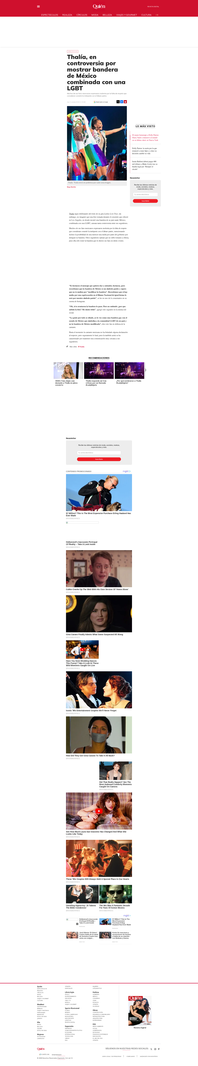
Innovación (97, 1036)
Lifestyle (68, 1020)
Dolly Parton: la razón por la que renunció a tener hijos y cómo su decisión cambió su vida (144, 151)
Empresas (68, 1028)
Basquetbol (69, 1016)
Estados (96, 1002)
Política (96, 992)
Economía (68, 1032)
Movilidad (96, 1032)
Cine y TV (68, 1000)
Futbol (67, 1010)
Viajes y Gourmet (43, 998)
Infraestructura (99, 1016)
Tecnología (69, 1036)
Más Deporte (69, 1018)
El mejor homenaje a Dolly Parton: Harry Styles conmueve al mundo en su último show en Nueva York (145, 137)
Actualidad (41, 1036)
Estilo (67, 994)
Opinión (67, 986)
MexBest (40, 1004)
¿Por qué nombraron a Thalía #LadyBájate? (128, 382)
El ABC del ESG (98, 1038)
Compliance (131, 1056)
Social (95, 1028)
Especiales (68, 988)
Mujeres (40, 1034)
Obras (67, 1038)
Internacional (70, 1034)
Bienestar (40, 1014)
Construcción (98, 1012)
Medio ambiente (98, 1026)
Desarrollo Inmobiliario (101, 1014)
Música (67, 1002)
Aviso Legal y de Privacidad (111, 1056)
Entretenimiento (70, 996)
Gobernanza (97, 1030)
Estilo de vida (42, 1030)
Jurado (39, 1018)
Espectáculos (49, 14)
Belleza (107, 14)
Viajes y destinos (43, 1010)
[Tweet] (118, 101)
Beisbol (67, 1012)
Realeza (67, 14)
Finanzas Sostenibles (100, 1034)
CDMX (94, 1000)
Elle (38, 1022)
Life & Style (69, 992)
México (95, 996)
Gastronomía (42, 1006)
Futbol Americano (71, 1014)
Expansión (69, 1026)
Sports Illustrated (72, 1008)
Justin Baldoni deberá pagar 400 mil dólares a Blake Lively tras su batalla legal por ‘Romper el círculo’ (144, 165)
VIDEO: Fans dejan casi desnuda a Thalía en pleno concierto (66, 383)
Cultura (146, 14)
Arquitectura (97, 1018)
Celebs (39, 1028)
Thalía (71, 213)
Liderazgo (40, 1038)
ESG (66, 1040)
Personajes (41, 1012)
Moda (94, 14)
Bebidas (39, 1008)
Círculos (82, 14)
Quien (151, 1049)
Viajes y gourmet (126, 14)
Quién (39, 986)
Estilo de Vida (42, 1016)
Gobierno (96, 994)
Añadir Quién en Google (102, 102)
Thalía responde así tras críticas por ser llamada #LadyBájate (96, 383)
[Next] (145, 370)
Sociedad (96, 1006)
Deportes (68, 998)
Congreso (96, 998)
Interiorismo (97, 1020)
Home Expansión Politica (73, 1030)
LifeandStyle (97, 988)
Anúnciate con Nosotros (149, 1056)
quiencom (160, 1048)
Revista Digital (153, 7)
